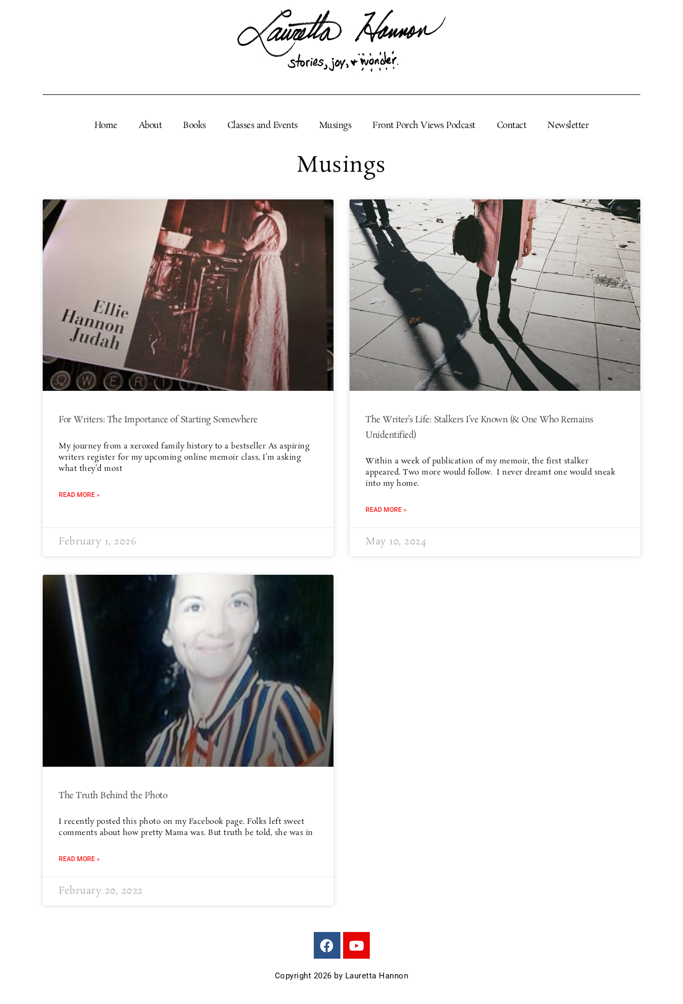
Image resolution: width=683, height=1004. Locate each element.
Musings (335, 126)
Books (194, 126)
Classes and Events (262, 126)
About (150, 126)
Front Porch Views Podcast (423, 126)
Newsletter (568, 126)
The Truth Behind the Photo (113, 796)
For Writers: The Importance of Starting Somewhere (158, 420)
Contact (512, 126)
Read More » (79, 495)
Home (105, 126)
